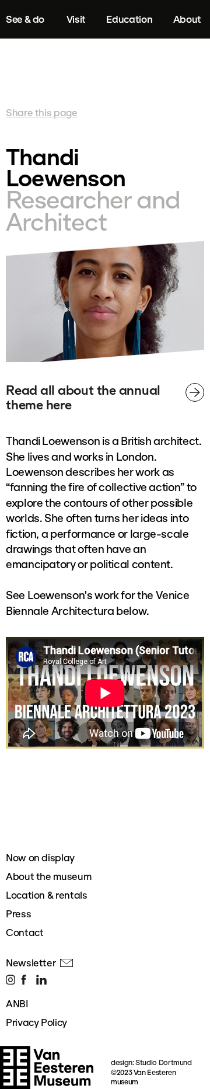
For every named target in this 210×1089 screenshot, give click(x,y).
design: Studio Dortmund (151, 1062)
